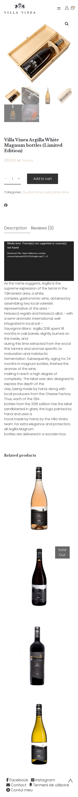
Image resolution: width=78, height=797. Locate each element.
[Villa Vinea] (19, 8)
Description (15, 228)
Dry (24, 192)
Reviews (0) (42, 228)
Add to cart (42, 178)
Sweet (47, 192)
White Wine (61, 192)
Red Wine (35, 192)
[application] (39, 261)
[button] (67, 24)
